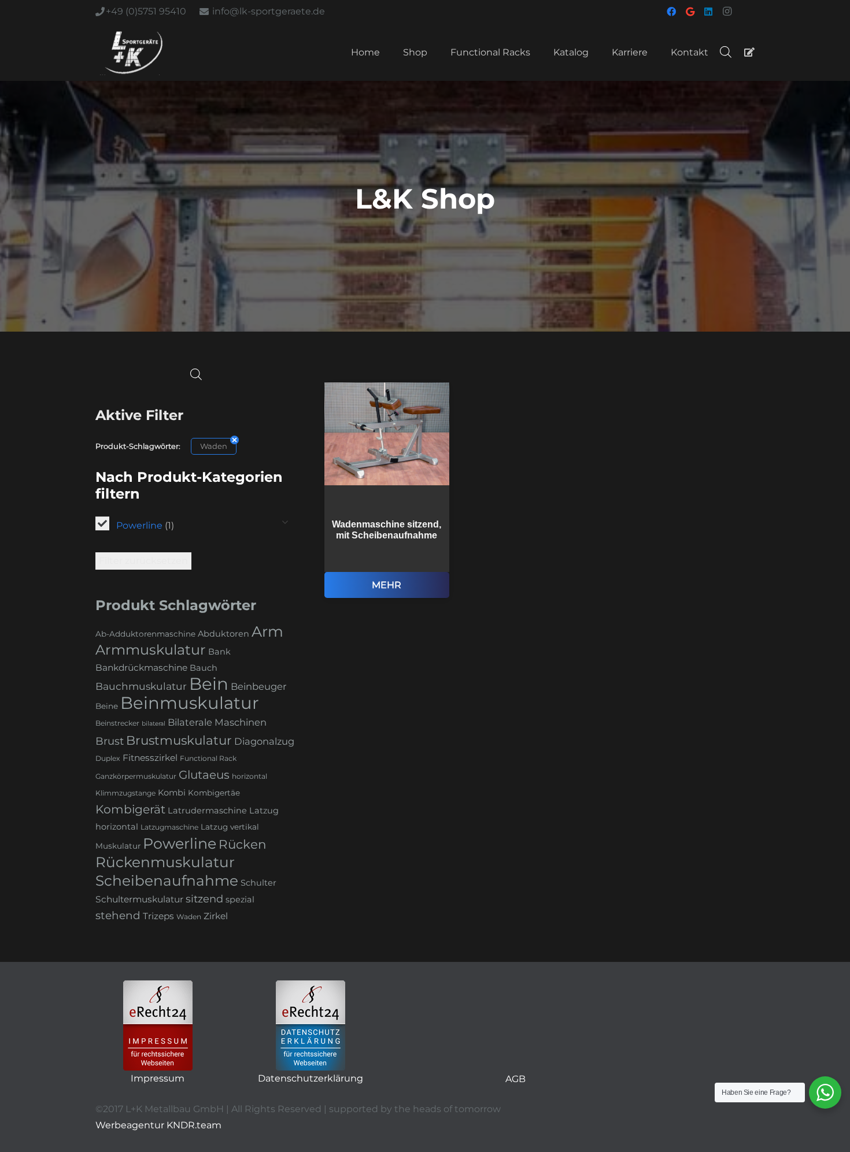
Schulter (258, 883)
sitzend (204, 899)
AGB (515, 1078)
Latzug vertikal (230, 826)
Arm (267, 631)
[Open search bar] (725, 52)
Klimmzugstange (125, 793)
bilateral (153, 723)
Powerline (179, 843)
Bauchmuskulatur (141, 686)
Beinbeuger (259, 686)
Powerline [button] (145, 525)
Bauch (203, 668)
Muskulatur (118, 845)
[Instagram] (727, 11)
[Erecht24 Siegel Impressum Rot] (157, 1025)
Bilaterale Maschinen (217, 722)
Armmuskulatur (150, 649)
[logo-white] (133, 52)
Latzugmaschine (169, 827)
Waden (213, 446)
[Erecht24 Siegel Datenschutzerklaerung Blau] (310, 1025)
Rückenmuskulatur (165, 862)
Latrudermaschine (207, 810)
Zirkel (216, 916)
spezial (240, 899)
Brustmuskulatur (179, 740)
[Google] (690, 11)
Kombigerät (130, 809)
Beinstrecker (117, 723)
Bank (219, 651)
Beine (106, 706)
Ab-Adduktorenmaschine (145, 633)
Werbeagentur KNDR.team (158, 1125)
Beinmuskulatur (189, 703)
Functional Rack (208, 758)
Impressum (157, 1078)
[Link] (749, 51)
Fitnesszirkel (150, 757)
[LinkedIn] (708, 11)
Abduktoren (223, 634)
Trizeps (158, 916)
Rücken (242, 844)
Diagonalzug (264, 741)
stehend (118, 915)
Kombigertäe (214, 792)
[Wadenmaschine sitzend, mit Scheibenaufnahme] (386, 490)
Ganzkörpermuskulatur (135, 776)
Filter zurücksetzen (143, 560)
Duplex (107, 758)
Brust (109, 741)
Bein (208, 684)
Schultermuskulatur (139, 899)
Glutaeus (204, 775)
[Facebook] (671, 11)
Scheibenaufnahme (166, 880)
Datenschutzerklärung (310, 1078)
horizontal (249, 776)
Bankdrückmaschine (141, 667)
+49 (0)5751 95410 (146, 11)
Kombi (172, 792)
